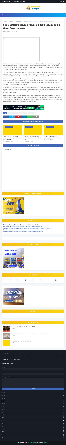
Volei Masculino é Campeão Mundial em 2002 (23, 326)
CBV (24, 357)
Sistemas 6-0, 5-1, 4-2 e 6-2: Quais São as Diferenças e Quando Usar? (29, 334)
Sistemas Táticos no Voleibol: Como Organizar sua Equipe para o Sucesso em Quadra (27, 228)
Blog (20, 357)
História (51, 357)
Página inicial (6, 21)
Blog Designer (31, 442)
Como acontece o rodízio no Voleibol (21, 341)
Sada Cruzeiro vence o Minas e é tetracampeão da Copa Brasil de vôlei (32, 138)
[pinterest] (63, 1)
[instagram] (61, 1)
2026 (33, 392)
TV (11, 359)
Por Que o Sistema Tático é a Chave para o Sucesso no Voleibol (21, 225)
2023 (33, 401)
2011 (33, 434)
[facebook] (55, 1)
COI (33, 357)
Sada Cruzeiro (14, 21)
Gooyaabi (45, 442)
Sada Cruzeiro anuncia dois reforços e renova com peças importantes (23, 231)
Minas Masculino (22, 113)
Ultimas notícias (6, 1)
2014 (33, 426)
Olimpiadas (5, 359)
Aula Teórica (14, 357)
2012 (33, 432)
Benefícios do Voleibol (9, 230)
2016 (33, 420)
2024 (33, 398)
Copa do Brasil (12, 113)
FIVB (37, 357)
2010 (33, 437)
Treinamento (15, 1)
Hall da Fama (43, 357)
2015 (33, 423)
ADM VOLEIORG (7, 31)
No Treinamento (59, 357)
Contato (22, 1)
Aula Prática (5, 357)
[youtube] (56, 280)
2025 (33, 395)
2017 (33, 418)
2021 (33, 406)
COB (29, 357)
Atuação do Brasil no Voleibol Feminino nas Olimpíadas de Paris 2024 (22, 226)
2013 (33, 429)
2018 (33, 415)
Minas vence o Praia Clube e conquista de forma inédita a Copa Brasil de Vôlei (12, 138)
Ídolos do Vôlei (17, 359)
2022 (33, 404)
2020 (33, 409)
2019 (33, 412)
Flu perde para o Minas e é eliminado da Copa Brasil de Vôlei (53, 137)
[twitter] (58, 1)
